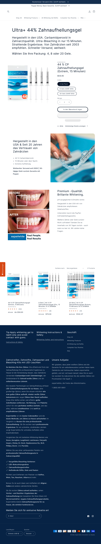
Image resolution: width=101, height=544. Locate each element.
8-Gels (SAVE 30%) (67, 89)
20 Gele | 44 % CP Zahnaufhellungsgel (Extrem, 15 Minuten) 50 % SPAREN (80, 304)
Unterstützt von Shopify (88, 534)
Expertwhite (78, 534)
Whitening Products (74, 340)
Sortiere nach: (60, 268)
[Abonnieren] (39, 516)
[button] (8, 11)
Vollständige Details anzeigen (75, 126)
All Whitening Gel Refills (75, 344)
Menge (59, 98)
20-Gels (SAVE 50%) (67, 93)
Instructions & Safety (14, 342)
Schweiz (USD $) (13, 533)
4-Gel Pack (64, 84)
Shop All (70, 337)
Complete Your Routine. (75, 347)
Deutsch (29, 533)
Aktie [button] (61, 126)
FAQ (68, 351)
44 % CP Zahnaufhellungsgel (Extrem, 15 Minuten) (19, 303)
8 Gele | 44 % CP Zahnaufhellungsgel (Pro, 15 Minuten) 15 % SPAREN (49, 304)
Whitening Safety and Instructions (50, 340)
